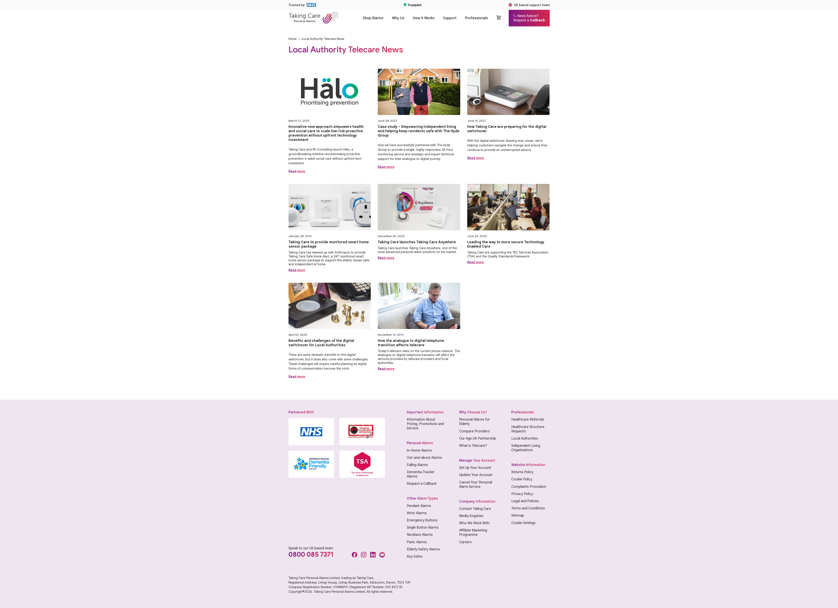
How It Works (423, 18)
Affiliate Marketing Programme (473, 532)
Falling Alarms (417, 465)
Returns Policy (522, 472)
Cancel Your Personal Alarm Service (475, 484)
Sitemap (517, 515)
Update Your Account (475, 475)
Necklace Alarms (420, 535)
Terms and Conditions (528, 508)
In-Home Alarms (419, 450)
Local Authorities (524, 438)
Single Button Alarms (423, 527)
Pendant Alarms (419, 506)
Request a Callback (421, 483)
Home (292, 39)
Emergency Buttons (422, 520)
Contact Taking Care (475, 509)
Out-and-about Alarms (424, 458)
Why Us (398, 18)
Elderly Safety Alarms (423, 549)
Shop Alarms (373, 18)
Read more (296, 171)
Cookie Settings (523, 523)
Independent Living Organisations (525, 448)
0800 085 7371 (311, 554)
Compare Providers (474, 431)
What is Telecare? (473, 446)
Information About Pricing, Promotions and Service (425, 423)
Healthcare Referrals (527, 419)
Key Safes (414, 556)
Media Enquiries (471, 516)
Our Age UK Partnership (477, 438)
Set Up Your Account (475, 468)
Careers (465, 542)
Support (450, 18)
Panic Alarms (417, 542)
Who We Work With (474, 523)
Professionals (476, 18)
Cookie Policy (521, 479)
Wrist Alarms (417, 513)
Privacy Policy (522, 494)
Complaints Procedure (528, 487)
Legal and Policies (525, 501)
